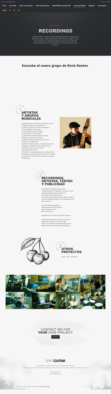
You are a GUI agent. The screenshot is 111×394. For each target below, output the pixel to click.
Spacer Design (46, 386)
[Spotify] (109, 1)
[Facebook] (101, 1)
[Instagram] (107, 1)
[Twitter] (103, 1)
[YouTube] (105, 1)
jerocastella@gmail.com (9, 1)
